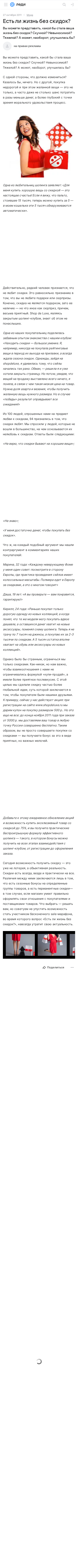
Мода (30, 14)
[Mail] (12, 4)
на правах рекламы (27, 46)
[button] (39, 143)
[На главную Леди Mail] (20, 4)
